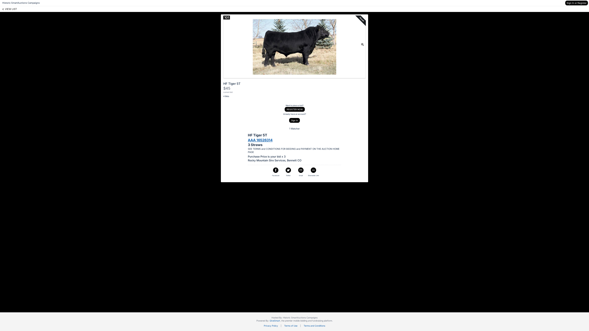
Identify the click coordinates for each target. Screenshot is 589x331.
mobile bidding (300, 320)
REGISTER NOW (295, 109)
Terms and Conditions (314, 325)
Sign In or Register (577, 3)
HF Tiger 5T (232, 84)
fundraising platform (322, 320)
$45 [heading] (226, 88)
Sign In (294, 120)
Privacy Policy (271, 325)
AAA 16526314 (260, 140)
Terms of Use (290, 325)
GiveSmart (275, 320)
